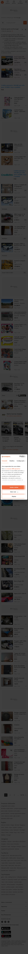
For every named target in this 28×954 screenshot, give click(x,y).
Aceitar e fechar (14, 487)
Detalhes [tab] (12, 460)
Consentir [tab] (4, 460)
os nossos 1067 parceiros (12, 468)
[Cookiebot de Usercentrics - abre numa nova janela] (19, 457)
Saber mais (13, 492)
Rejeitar (14, 496)
